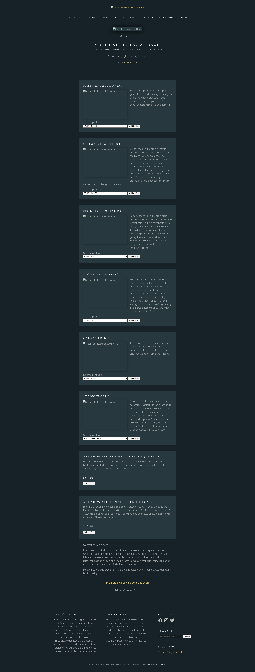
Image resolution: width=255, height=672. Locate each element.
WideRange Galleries (156, 665)
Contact (147, 17)
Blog (184, 17)
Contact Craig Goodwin (170, 652)
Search (128, 17)
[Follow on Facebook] (161, 620)
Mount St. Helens (128, 62)
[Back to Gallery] (121, 36)
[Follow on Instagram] (166, 620)
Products (110, 17)
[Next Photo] (140, 36)
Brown (136, 590)
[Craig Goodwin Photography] (127, 7)
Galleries (74, 17)
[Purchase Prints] (133, 36)
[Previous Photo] (115, 36)
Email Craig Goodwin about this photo (127, 582)
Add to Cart (134, 126)
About (92, 17)
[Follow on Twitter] (172, 620)
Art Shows (167, 17)
